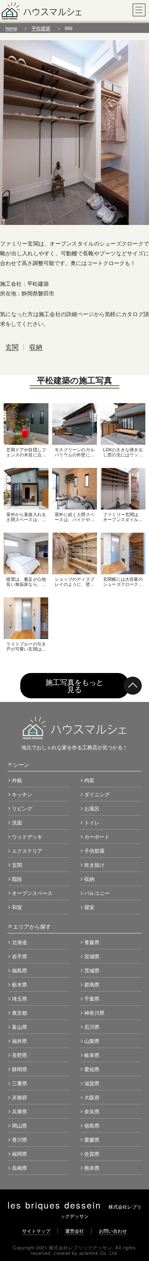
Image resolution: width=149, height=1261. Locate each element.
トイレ (91, 822)
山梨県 (91, 1041)
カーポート (97, 836)
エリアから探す (32, 926)
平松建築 (40, 28)
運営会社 (74, 1230)
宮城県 (91, 956)
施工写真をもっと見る (74, 685)
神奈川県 (94, 1012)
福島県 (19, 970)
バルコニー (97, 893)
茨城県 (91, 970)
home (11, 28)
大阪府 (91, 1097)
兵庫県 (19, 1111)
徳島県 (91, 1125)
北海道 (19, 942)
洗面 (17, 822)
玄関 (11, 346)
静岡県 (19, 1069)
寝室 (89, 907)
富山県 (19, 1026)
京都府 (19, 1097)
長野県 (19, 1055)
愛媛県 (91, 1139)
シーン (21, 764)
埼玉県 (19, 998)
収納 (35, 346)
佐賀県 (91, 1153)
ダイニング (97, 794)
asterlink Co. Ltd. (98, 1252)
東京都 (19, 1012)
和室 (17, 907)
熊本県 (91, 1167)
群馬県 (91, 984)
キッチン (22, 794)
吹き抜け (94, 864)
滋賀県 (91, 1083)
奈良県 (91, 1111)
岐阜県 (91, 1055)
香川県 (19, 1139)
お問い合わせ (113, 1230)
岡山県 (19, 1125)
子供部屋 (94, 850)
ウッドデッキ (27, 836)
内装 (89, 780)
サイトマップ (36, 1230)
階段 (17, 879)
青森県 (91, 942)
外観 (17, 780)
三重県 (19, 1083)
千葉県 (91, 998)
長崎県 (19, 1167)
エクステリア (27, 850)
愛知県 (91, 1069)
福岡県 (19, 1153)
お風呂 (91, 808)
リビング (22, 808)
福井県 (19, 1041)
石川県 (91, 1026)
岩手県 (19, 956)
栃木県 (19, 984)
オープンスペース (32, 893)
